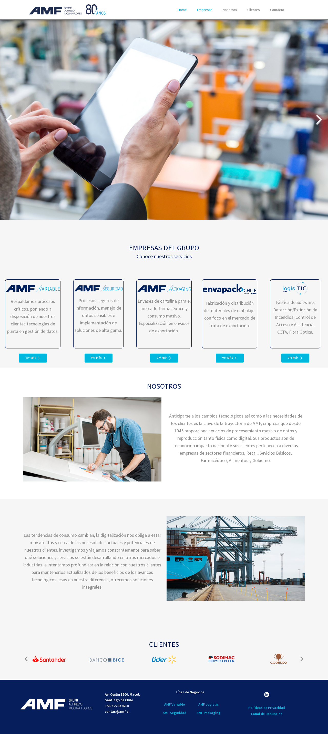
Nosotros (230, 9)
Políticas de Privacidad (266, 707)
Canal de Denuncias (267, 713)
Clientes (253, 9)
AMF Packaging (208, 712)
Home (182, 9)
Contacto (277, 9)
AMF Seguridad (174, 712)
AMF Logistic (208, 704)
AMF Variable (174, 704)
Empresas (204, 9)
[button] (9, 120)
